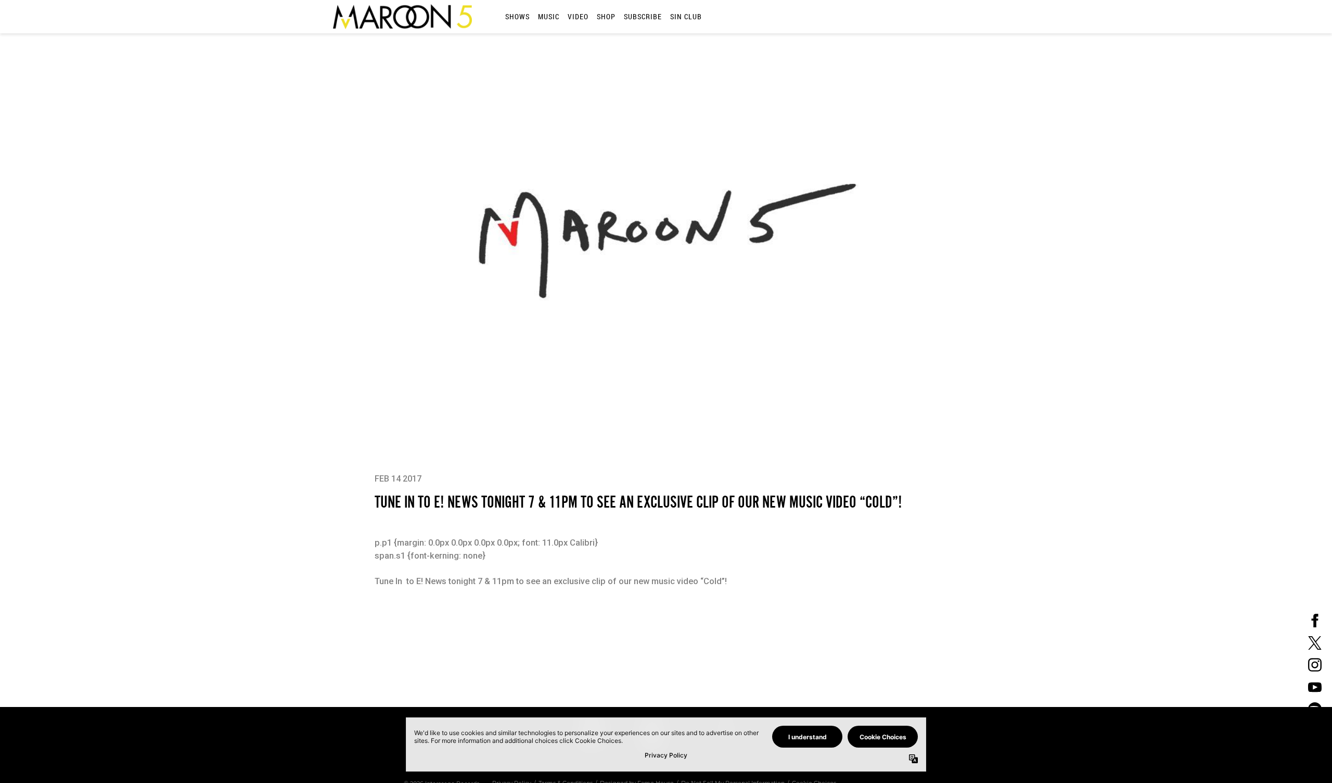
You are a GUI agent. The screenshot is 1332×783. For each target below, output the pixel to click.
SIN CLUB (686, 16)
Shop (606, 16)
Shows (517, 16)
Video (578, 16)
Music (548, 16)
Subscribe (643, 16)
